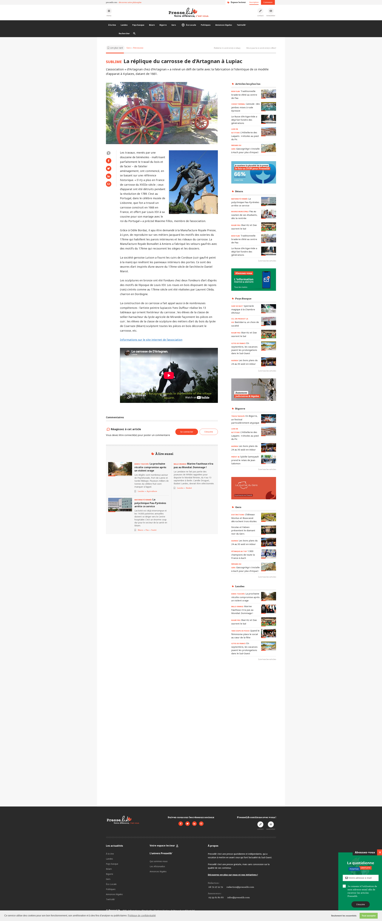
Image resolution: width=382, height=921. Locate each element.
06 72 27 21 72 (215, 887)
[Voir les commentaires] (108, 153)
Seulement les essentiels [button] (343, 915)
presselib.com (111, 2)
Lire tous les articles (267, 260)
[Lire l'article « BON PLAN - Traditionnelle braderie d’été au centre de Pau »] (268, 94)
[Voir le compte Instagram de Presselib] (201, 823)
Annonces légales (223, 25)
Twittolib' (241, 25)
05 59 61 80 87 (216, 897)
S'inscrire (359, 904)
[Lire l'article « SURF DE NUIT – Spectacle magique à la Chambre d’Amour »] (268, 308)
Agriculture (152, 491)
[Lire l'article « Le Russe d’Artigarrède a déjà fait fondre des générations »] (268, 119)
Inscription (254, 2)
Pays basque (138, 25)
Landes (124, 25)
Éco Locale (191, 25)
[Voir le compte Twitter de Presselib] (187, 823)
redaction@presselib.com (240, 887)
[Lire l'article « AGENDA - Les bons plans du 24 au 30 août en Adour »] (268, 361)
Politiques (206, 25)
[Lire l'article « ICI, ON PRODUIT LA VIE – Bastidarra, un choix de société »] (268, 321)
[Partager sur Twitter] (108, 168)
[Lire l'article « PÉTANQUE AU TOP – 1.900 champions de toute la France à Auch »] (268, 554)
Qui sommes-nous (159, 861)
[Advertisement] (253, 711)
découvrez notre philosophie (130, 2)
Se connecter (186, 431)
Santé (153, 530)
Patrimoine (138, 48)
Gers (173, 25)
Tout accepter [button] (369, 915)
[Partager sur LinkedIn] (108, 176)
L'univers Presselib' (161, 853)
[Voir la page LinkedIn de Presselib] (194, 823)
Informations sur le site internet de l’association (151, 339)
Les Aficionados (157, 866)
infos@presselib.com (238, 897)
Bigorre (163, 25)
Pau (147, 530)
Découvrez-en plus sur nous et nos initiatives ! (233, 874)
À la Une (112, 25)
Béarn (152, 25)
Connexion (267, 2)
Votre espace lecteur (162, 845)
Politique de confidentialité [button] (142, 915)
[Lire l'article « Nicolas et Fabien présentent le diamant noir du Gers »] (268, 530)
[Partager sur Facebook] (108, 160)
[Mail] (108, 184)
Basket (189, 488)
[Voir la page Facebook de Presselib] (180, 823)
